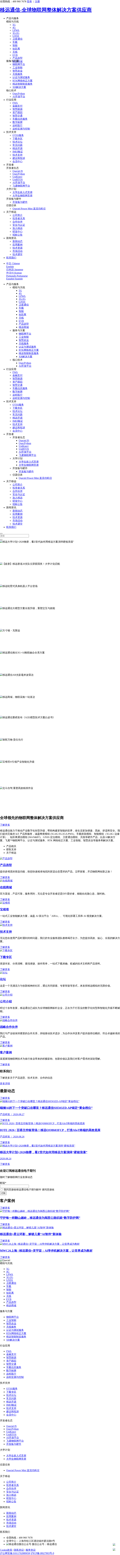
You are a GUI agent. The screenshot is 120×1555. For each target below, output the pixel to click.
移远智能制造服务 (22, 84)
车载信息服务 (20, 119)
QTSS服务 (18, 135)
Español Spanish (14, 278)
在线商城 (6, 887)
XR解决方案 (19, 87)
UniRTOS (17, 179)
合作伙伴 (17, 221)
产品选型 (17, 58)
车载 (15, 42)
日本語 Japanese (14, 269)
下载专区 (17, 138)
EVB (15, 55)
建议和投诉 (18, 158)
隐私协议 (19, 1550)
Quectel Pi (17, 171)
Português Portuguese (17, 276)
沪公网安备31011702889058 (15, 1553)
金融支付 (17, 105)
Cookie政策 (6, 1550)
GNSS (15, 36)
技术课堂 (17, 254)
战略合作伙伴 (9, 1026)
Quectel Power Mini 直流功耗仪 (29, 208)
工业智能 (17, 67)
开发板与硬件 (20, 202)
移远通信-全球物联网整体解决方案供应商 (46, 10)
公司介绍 (6, 1001)
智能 (15, 45)
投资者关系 (18, 218)
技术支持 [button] (11, 132)
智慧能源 (17, 109)
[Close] (1, 533)
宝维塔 (4, 909)
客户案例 (6, 1052)
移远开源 (17, 148)
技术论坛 (17, 141)
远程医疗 (17, 125)
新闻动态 (17, 241)
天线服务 (17, 74)
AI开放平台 (18, 96)
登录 (29, 1)
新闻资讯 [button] (11, 238)
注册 (37, 1)
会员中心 (17, 161)
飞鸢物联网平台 (21, 185)
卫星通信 (17, 39)
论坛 (3, 979)
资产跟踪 (17, 112)
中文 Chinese (13, 263)
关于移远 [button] (11, 212)
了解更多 (5, 560)
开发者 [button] (10, 164)
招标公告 (17, 234)
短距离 (16, 48)
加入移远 (17, 228)
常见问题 (17, 145)
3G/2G (15, 33)
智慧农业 (17, 70)
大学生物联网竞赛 (22, 195)
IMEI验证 (17, 151)
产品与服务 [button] (12, 18)
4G (14, 27)
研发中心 (17, 231)
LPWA (15, 30)
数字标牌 (17, 122)
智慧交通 (17, 115)
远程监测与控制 (21, 128)
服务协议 (31, 1550)
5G (14, 24)
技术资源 (17, 248)
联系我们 (11, 257)
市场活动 (17, 251)
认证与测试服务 (21, 77)
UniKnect (17, 176)
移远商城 (24, 327)
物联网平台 (18, 64)
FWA (15, 103)
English (10, 266)
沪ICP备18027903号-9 (42, 1553)
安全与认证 (18, 225)
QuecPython (18, 93)
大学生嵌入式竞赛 (22, 192)
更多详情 (5, 1083)
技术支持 (17, 155)
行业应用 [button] (11, 99)
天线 (15, 52)
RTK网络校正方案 (22, 80)
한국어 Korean (14, 272)
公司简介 (17, 215)
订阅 (3, 1193)
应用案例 (17, 244)
